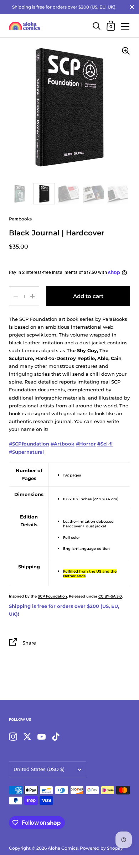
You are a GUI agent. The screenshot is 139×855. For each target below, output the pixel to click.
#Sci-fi (105, 444)
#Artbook (62, 444)
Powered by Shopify (101, 848)
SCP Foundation (52, 596)
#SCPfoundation (29, 444)
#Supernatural (26, 452)
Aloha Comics (63, 848)
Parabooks (20, 218)
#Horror (86, 444)
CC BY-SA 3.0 (110, 596)
